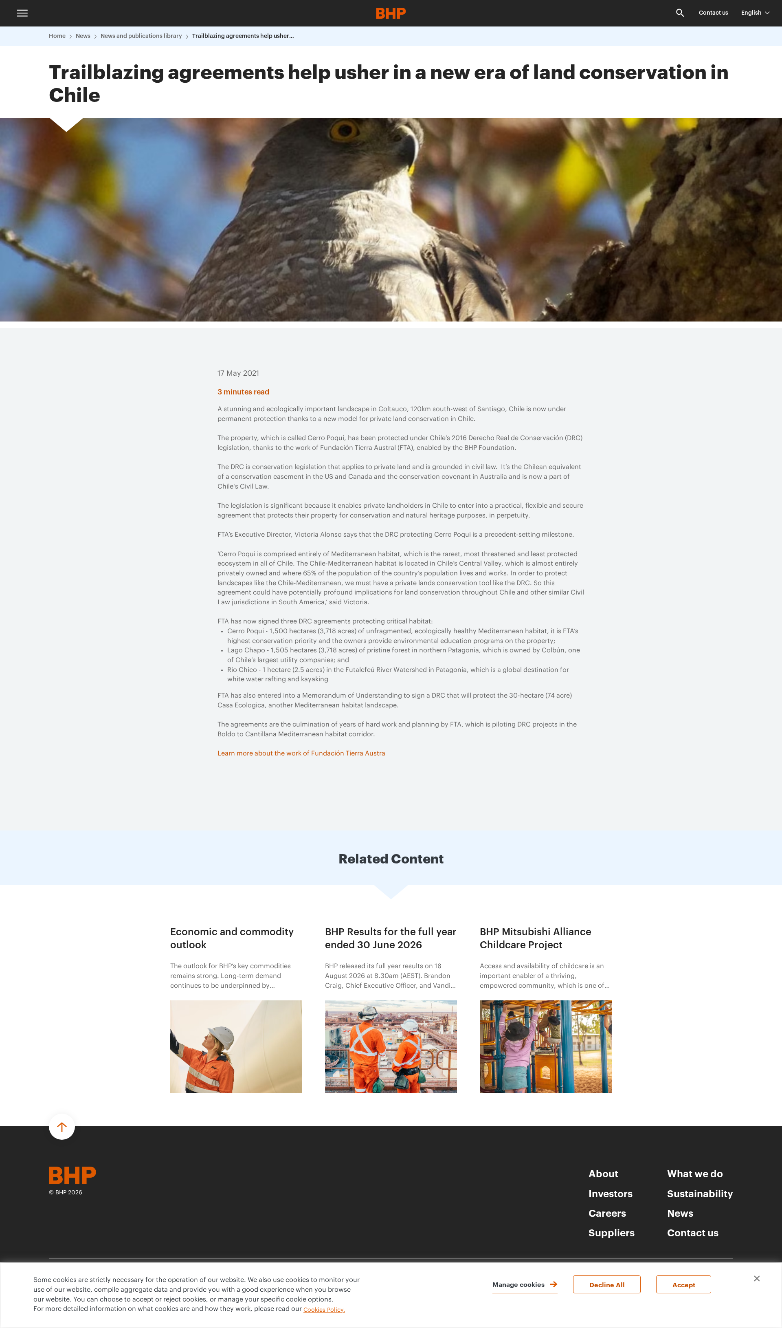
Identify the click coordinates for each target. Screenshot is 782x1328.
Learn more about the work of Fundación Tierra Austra (301, 753)
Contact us (713, 13)
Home (57, 36)
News (83, 36)
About (603, 1173)
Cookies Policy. (324, 1310)
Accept (683, 1284)
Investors (611, 1193)
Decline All (607, 1284)
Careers (607, 1212)
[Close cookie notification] (757, 1278)
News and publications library (141, 36)
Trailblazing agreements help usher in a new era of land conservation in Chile (243, 36)
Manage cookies (518, 1284)
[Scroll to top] (62, 1127)
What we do (695, 1173)
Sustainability (700, 1193)
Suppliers (612, 1232)
